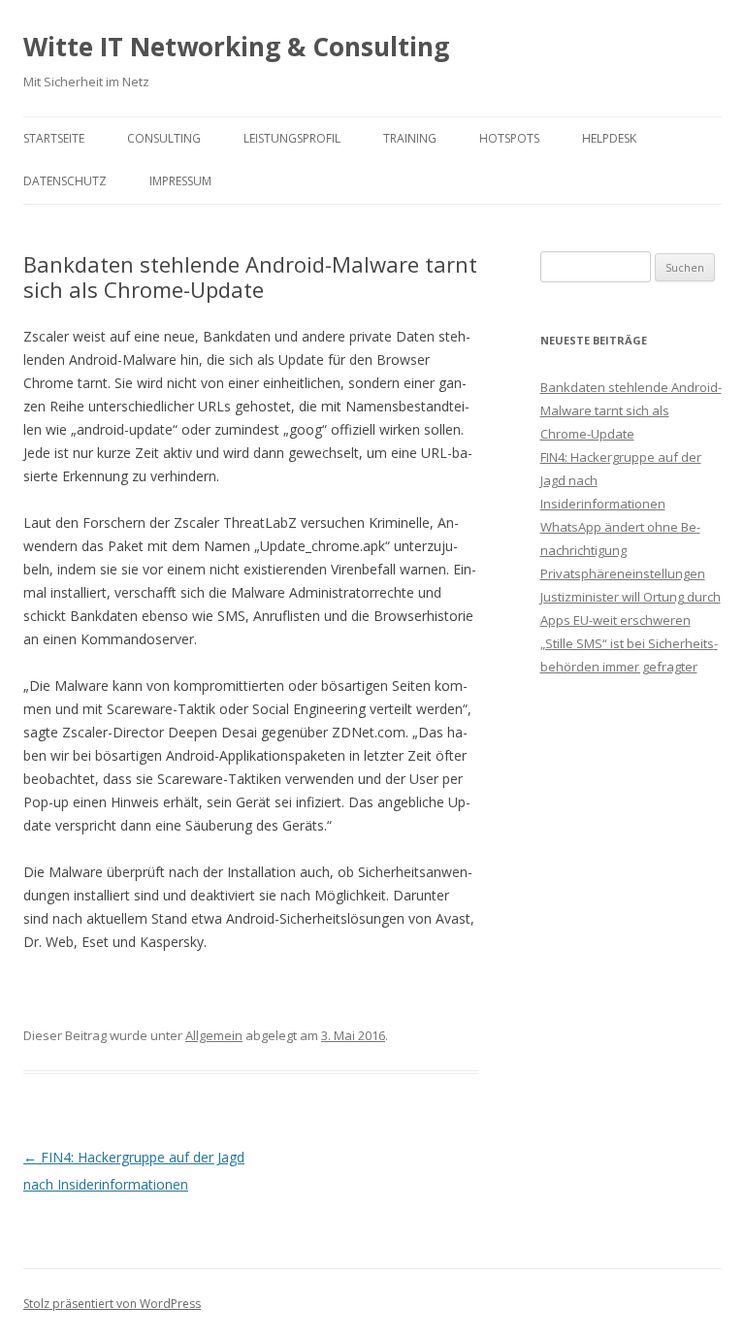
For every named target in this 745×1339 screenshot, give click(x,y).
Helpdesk (609, 138)
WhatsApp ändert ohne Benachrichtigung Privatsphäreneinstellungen (622, 550)
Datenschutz (65, 181)
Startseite (53, 138)
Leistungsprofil (291, 138)
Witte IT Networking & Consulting (236, 46)
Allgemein (214, 1035)
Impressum (180, 181)
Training (410, 138)
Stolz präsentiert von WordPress (112, 1303)
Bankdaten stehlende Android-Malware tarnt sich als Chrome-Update (631, 410)
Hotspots (509, 138)
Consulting (164, 138)
